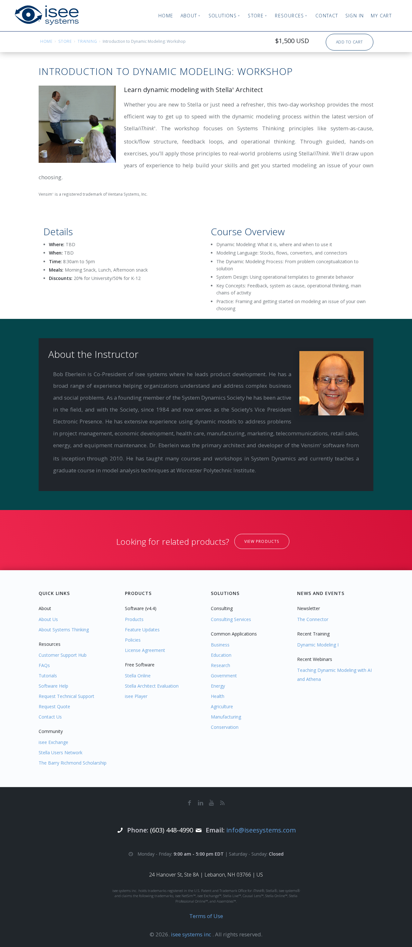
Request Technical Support (66, 696)
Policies (133, 640)
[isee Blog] (222, 802)
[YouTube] (211, 802)
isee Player (136, 696)
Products (134, 619)
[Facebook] (189, 802)
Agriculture (222, 706)
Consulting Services (231, 619)
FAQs (44, 665)
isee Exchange (53, 742)
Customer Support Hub (63, 655)
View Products (261, 541)
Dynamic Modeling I (318, 645)
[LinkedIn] (200, 802)
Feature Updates (142, 630)
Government (224, 676)
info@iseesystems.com (261, 830)
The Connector (312, 619)
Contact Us (50, 717)
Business (220, 645)
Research (220, 665)
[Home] (46, 15)
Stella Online (138, 676)
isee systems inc (191, 934)
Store (65, 41)
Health (217, 696)
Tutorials (48, 676)
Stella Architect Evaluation (152, 686)
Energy (218, 686)
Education (221, 655)
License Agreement (145, 650)
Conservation (225, 727)
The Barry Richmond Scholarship (73, 763)
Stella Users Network (60, 752)
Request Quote (54, 706)
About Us (48, 619)
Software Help (53, 686)
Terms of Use (206, 916)
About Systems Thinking (64, 630)
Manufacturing (226, 717)
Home (46, 41)
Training (87, 41)
